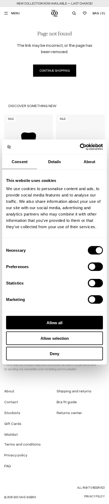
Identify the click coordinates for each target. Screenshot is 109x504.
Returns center (69, 412)
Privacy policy (15, 455)
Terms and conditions (22, 444)
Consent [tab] (20, 161)
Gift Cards (12, 423)
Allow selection (54, 338)
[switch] (95, 267)
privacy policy (94, 496)
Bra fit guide (67, 402)
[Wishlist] (84, 13)
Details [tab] (54, 161)
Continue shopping (54, 70)
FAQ (7, 466)
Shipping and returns (74, 391)
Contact (11, 402)
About (9, 391)
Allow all (54, 322)
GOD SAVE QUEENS (24, 497)
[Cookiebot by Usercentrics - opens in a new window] (80, 147)
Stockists (12, 412)
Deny (54, 353)
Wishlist (11, 434)
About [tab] (89, 161)
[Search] (74, 13)
